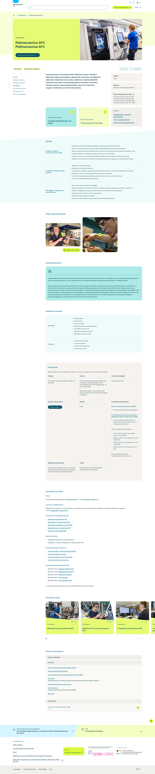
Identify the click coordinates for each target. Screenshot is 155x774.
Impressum (17, 769)
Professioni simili (18, 91)
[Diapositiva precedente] (136, 639)
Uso (50, 769)
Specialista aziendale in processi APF (60, 525)
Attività (15, 77)
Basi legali (51, 693)
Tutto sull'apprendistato (122, 120)
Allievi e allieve (17, 745)
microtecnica (63, 577)
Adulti (15, 752)
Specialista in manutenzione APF (59, 522)
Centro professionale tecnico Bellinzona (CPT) (62, 667)
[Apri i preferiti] (130, 2)
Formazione (16, 85)
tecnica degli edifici (65, 580)
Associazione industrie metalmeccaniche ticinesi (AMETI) (65, 675)
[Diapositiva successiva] (140, 639)
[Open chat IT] (151, 721)
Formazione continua (19, 88)
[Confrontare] (75, 622)
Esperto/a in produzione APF (57, 519)
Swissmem (51, 678)
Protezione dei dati (29, 769)
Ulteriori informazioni (19, 94)
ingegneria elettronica (66, 569)
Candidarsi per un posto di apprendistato (122, 116)
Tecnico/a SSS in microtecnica (58, 560)
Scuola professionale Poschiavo (58, 671)
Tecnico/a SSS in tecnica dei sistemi (60, 557)
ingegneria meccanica (66, 572)
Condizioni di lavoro (19, 80)
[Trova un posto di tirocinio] (93, 117)
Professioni (22, 15)
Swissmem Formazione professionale (59, 684)
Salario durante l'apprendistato (124, 123)
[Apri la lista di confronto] (133, 2)
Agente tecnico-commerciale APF (59, 528)
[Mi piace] (72, 622)
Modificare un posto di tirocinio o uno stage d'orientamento (32, 756)
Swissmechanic (53, 688)
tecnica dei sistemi (65, 575)
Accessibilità (42, 769)
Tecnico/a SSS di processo (57, 554)
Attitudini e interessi (19, 83)
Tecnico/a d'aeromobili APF (57, 531)
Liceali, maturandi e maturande (23, 748)
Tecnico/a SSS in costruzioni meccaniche (62, 551)
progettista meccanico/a (59, 510)
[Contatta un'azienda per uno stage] (61, 117)
